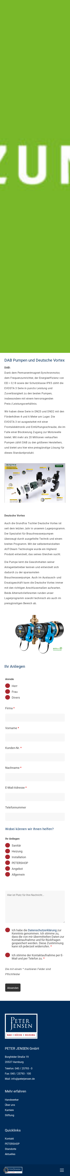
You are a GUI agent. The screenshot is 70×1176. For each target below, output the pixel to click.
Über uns (10, 1104)
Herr (14, 686)
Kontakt (9, 1138)
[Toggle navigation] (62, 1170)
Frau (15, 691)
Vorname (12, 728)
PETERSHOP (20, 863)
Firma (10, 708)
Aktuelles (10, 1154)
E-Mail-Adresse (16, 787)
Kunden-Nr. (13, 748)
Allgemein (18, 874)
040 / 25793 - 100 (20, 1073)
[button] (6, 1170)
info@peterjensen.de (23, 1078)
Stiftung (9, 1115)
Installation (19, 857)
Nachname (13, 767)
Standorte (10, 1149)
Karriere (9, 1110)
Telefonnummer (15, 807)
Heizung (17, 851)
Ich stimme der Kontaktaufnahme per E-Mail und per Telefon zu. (37, 957)
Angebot (17, 868)
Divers (16, 697)
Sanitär (16, 845)
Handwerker (12, 1099)
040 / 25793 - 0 (23, 1068)
